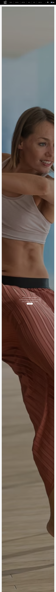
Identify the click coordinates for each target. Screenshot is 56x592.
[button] (23, 2)
